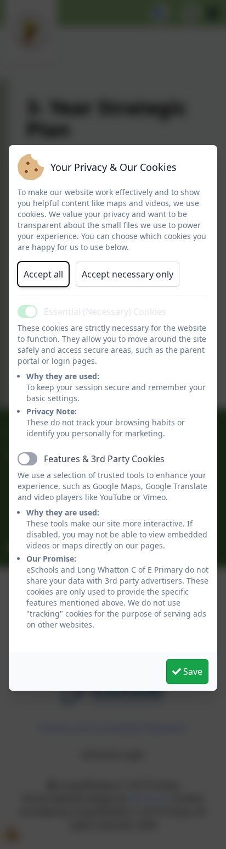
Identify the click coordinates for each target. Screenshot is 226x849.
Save (191, 671)
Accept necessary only (127, 274)
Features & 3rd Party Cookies (104, 459)
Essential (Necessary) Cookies (105, 312)
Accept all (43, 274)
